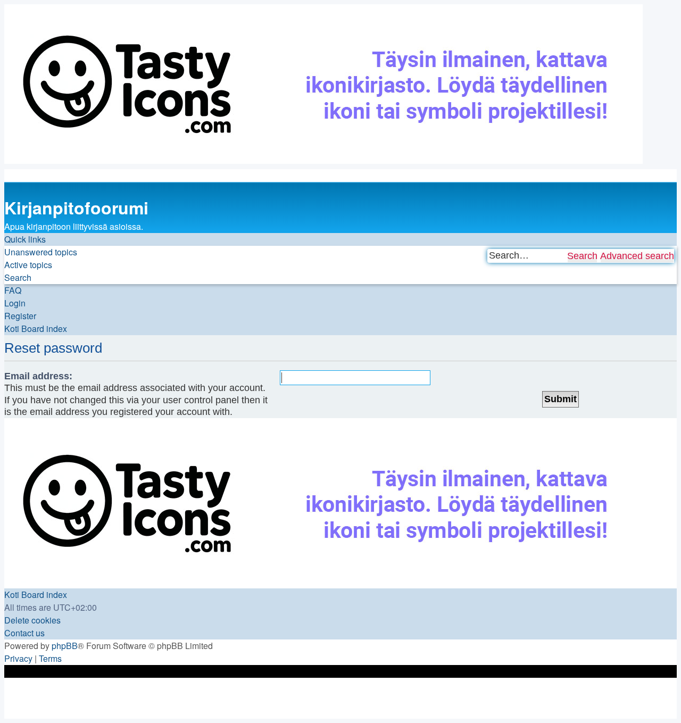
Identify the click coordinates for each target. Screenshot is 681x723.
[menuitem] (40, 252)
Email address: (38, 376)
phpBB (65, 645)
